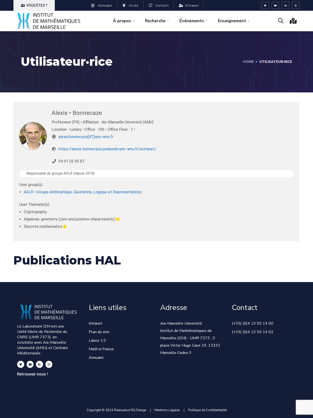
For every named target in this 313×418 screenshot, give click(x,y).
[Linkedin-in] (285, 5)
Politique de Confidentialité (207, 410)
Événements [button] (191, 21)
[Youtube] (275, 5)
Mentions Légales (167, 410)
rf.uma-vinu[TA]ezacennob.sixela (85, 136)
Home (248, 61)
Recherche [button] (155, 21)
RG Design (140, 410)
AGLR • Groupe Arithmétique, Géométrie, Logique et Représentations (83, 192)
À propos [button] (122, 21)
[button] (34, 5)
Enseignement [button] (232, 21)
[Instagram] (296, 5)
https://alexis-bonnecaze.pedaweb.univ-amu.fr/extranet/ (107, 149)
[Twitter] (265, 5)
